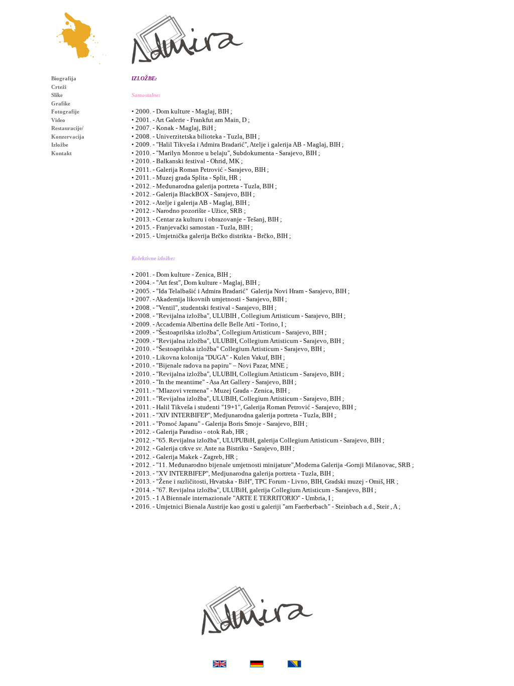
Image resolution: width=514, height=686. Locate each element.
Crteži (58, 87)
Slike (57, 95)
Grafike (60, 103)
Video (58, 120)
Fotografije (65, 111)
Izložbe (59, 145)
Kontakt (61, 153)
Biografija (63, 78)
